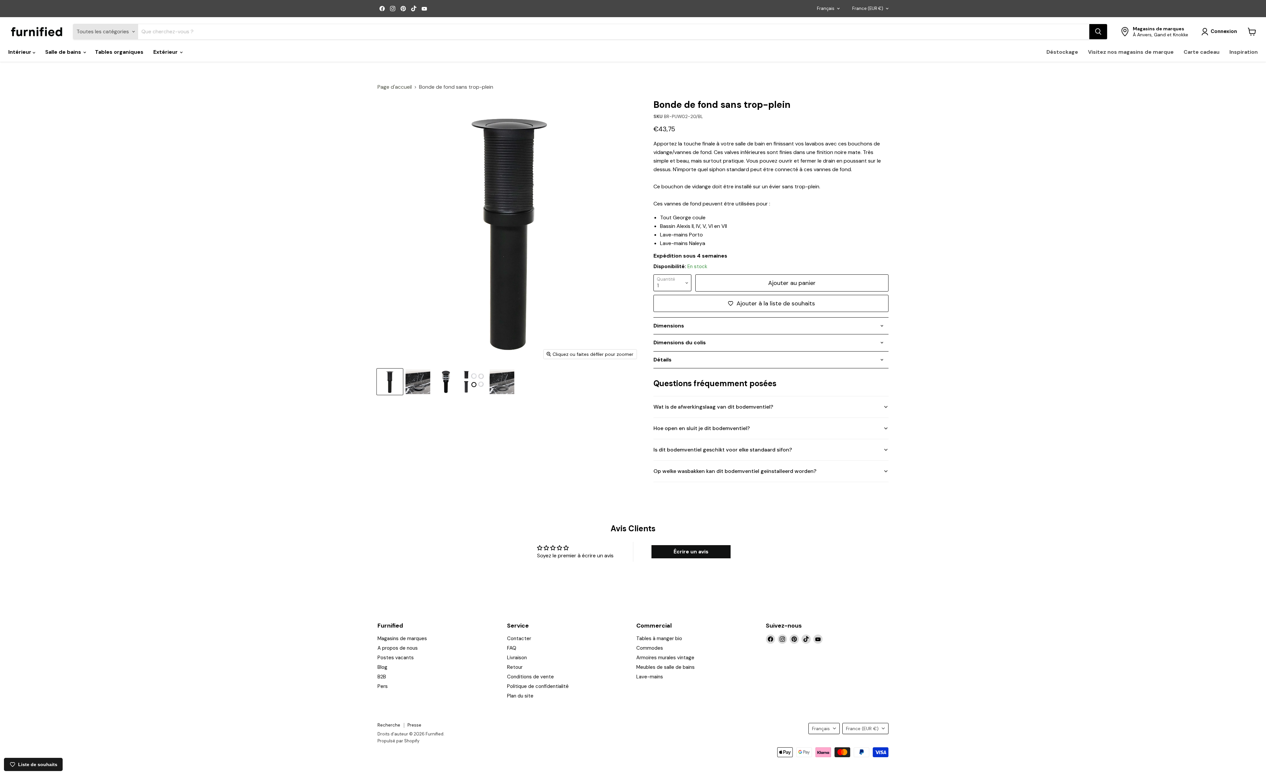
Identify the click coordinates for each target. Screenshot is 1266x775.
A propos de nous (397, 648)
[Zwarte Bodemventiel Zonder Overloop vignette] (446, 382)
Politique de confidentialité (538, 686)
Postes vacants (395, 657)
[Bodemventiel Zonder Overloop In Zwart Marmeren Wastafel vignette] (418, 382)
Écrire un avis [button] (691, 551)
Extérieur (166, 51)
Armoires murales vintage (665, 657)
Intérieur (20, 51)
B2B (381, 676)
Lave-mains (649, 676)
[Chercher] (1098, 31)
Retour (515, 667)
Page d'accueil (394, 87)
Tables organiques (119, 51)
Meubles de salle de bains (665, 667)
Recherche (388, 725)
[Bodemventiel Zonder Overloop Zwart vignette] (390, 382)
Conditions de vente (530, 676)
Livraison (517, 657)
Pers (382, 686)
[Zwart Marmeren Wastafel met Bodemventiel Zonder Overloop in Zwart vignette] (502, 382)
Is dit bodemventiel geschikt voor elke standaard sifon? (722, 449)
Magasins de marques (402, 638)
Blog (382, 667)
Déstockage (1062, 51)
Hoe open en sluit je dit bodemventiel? (701, 428)
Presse (414, 725)
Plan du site (520, 696)
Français (825, 8)
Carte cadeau (1202, 51)
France (867, 8)
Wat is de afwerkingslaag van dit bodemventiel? (713, 406)
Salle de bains (63, 51)
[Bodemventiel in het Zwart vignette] (474, 382)
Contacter (519, 638)
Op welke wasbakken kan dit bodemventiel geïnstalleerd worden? (734, 471)
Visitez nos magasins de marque (1131, 51)
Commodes (649, 648)
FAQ (511, 648)
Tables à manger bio (659, 638)
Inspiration (1243, 51)
